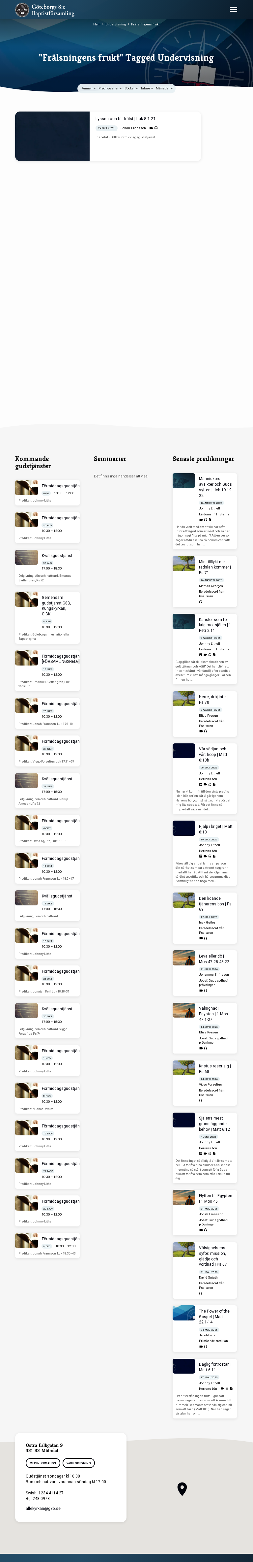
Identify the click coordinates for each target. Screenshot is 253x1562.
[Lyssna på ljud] (156, 128)
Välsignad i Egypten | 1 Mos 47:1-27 (213, 1014)
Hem (96, 24)
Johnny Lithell (209, 508)
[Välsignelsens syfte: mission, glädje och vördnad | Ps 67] (184, 1249)
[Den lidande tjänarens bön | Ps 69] (184, 900)
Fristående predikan (213, 1341)
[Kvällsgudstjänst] (26, 557)
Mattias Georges (211, 586)
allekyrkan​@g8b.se (43, 1508)
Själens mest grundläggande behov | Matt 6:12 (214, 1124)
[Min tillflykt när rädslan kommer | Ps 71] (184, 563)
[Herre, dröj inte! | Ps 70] (184, 698)
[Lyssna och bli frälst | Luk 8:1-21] (52, 136)
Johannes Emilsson (214, 974)
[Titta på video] (151, 128)
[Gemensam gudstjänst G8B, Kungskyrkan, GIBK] (26, 599)
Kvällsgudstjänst (57, 555)
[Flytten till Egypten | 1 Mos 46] (184, 1197)
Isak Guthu (207, 922)
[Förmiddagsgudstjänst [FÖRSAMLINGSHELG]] (26, 658)
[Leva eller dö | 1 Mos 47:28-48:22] (184, 957)
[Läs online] (201, 655)
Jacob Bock (207, 1335)
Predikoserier (108, 88)
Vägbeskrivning (79, 1463)
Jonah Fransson (133, 128)
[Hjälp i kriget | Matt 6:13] (184, 828)
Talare (146, 88)
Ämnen (87, 88)
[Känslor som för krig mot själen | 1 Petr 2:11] (184, 621)
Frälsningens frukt (145, 24)
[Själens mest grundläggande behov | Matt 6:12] (184, 1120)
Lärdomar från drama (214, 514)
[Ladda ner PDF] (209, 520)
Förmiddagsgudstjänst (62, 486)
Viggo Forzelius (210, 1084)
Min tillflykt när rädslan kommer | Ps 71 (215, 567)
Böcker (130, 88)
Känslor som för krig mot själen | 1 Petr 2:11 (215, 625)
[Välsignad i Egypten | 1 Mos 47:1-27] (184, 1010)
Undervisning (115, 24)
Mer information (43, 1463)
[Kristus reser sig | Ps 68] (184, 1068)
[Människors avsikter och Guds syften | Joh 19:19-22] (184, 480)
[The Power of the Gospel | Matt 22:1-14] (184, 1312)
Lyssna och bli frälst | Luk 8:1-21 (125, 118)
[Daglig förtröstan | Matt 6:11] (184, 1366)
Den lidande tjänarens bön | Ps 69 (215, 904)
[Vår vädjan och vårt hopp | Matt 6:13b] (184, 751)
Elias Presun (208, 715)
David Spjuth (208, 1277)
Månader (163, 88)
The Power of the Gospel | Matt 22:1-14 (214, 1317)
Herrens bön (208, 779)
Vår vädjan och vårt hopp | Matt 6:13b (213, 755)
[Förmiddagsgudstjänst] (26, 487)
